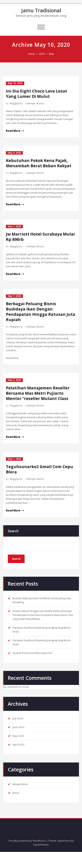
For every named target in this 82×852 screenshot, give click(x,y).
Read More (13, 130)
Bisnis (16, 792)
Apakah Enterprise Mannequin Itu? (33, 653)
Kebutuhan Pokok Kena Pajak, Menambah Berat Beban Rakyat (38, 163)
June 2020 (18, 727)
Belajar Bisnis (35, 103)
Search (13, 531)
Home (31, 53)
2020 (42, 53)
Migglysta (16, 103)
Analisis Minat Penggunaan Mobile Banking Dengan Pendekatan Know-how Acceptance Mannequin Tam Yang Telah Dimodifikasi (43, 615)
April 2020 (18, 744)
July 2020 (18, 718)
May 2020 (18, 736)
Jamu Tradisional (41, 10)
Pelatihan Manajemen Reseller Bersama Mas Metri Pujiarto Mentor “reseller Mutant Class (38, 393)
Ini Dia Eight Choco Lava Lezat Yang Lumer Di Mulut (36, 93)
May (51, 53)
